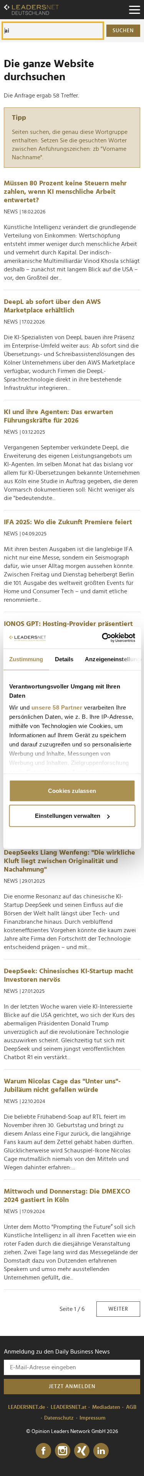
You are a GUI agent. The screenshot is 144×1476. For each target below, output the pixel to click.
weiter (118, 1309)
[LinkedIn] (101, 1451)
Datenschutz (59, 1418)
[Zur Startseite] (31, 9)
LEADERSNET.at (68, 1407)
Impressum (92, 1418)
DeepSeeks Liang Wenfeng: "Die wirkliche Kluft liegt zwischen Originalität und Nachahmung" (69, 861)
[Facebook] (43, 1451)
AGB (131, 1407)
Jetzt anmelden (72, 1386)
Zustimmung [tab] (26, 658)
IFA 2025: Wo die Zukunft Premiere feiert (68, 522)
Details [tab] (64, 658)
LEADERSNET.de (26, 1407)
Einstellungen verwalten (67, 815)
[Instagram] (62, 1451)
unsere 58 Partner (56, 707)
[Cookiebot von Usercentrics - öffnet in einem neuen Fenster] (102, 638)
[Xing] (81, 1451)
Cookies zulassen (72, 790)
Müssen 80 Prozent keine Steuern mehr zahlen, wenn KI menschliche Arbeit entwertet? (65, 192)
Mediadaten (106, 1407)
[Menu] (134, 9)
